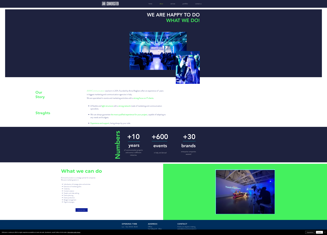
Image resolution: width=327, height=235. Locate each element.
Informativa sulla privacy (73, 232)
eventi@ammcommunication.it (186, 229)
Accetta (319, 232)
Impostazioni (310, 232)
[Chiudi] (325, 232)
